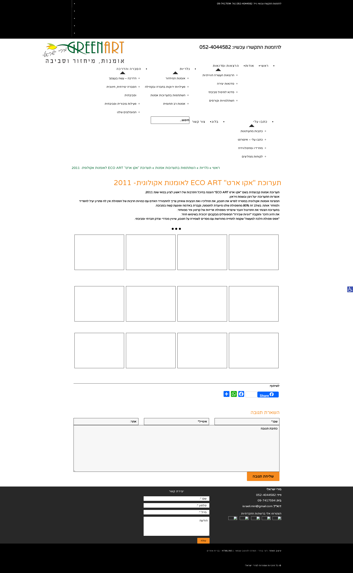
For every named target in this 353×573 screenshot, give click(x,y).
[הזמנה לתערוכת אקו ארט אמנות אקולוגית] (202, 303)
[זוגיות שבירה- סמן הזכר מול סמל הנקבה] (202, 350)
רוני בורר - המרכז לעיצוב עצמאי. (251, 551)
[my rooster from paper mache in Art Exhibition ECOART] (202, 252)
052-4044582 (244, 3)
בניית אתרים (213, 551)
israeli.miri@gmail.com (257, 506)
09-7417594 (224, 3)
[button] (350, 289)
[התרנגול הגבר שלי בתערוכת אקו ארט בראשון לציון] (254, 303)
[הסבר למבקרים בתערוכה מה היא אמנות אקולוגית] (151, 350)
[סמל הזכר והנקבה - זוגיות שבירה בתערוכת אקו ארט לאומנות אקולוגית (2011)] (254, 252)
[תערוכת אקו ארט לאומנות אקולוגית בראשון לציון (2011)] (151, 252)
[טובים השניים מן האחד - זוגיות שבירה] (99, 252)
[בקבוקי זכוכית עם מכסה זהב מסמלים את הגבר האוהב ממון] (99, 303)
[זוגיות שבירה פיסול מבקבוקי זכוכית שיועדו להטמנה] (99, 350)
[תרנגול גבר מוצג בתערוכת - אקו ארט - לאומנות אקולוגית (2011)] (151, 303)
